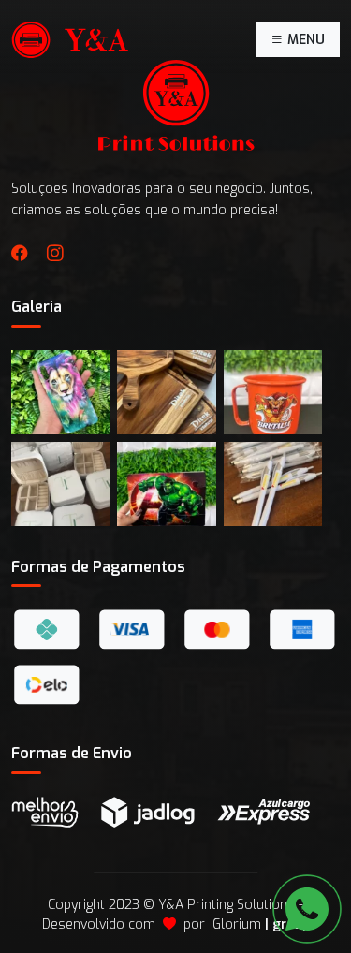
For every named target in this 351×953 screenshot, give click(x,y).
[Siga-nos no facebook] (19, 254)
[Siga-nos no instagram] (55, 254)
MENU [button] (304, 40)
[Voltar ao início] (69, 40)
